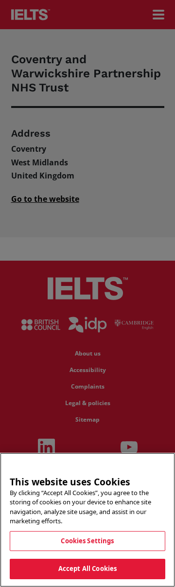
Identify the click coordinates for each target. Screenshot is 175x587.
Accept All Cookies (87, 568)
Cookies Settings (87, 540)
